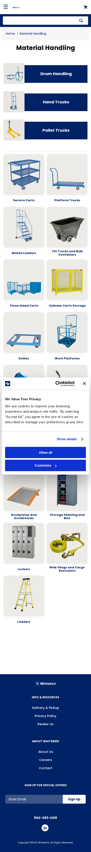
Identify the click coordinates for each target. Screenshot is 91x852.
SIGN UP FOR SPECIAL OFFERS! (46, 785)
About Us (45, 752)
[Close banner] (84, 383)
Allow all (45, 452)
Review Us (45, 724)
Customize (43, 465)
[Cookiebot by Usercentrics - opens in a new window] (56, 384)
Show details (67, 439)
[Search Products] (82, 20)
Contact (45, 768)
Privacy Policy (45, 716)
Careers (45, 760)
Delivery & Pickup (45, 708)
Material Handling (33, 33)
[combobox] (45, 20)
